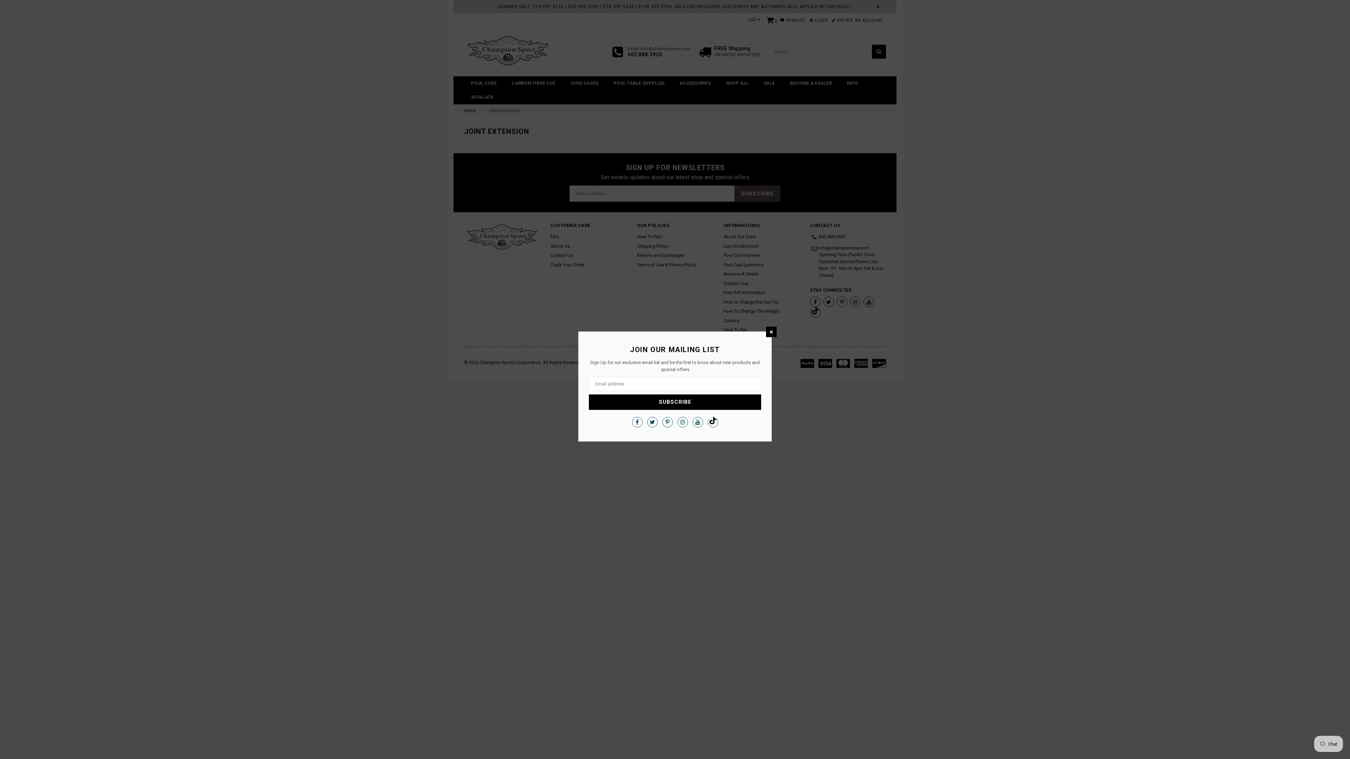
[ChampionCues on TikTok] (713, 422)
